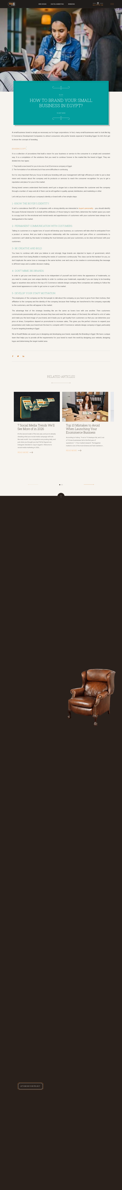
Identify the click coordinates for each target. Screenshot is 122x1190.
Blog (61, 95)
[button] (59, 484)
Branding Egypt (19, 149)
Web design (42, 4)
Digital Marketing (57, 4)
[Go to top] (61, 496)
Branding (71, 4)
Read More (23, 452)
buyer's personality (86, 208)
